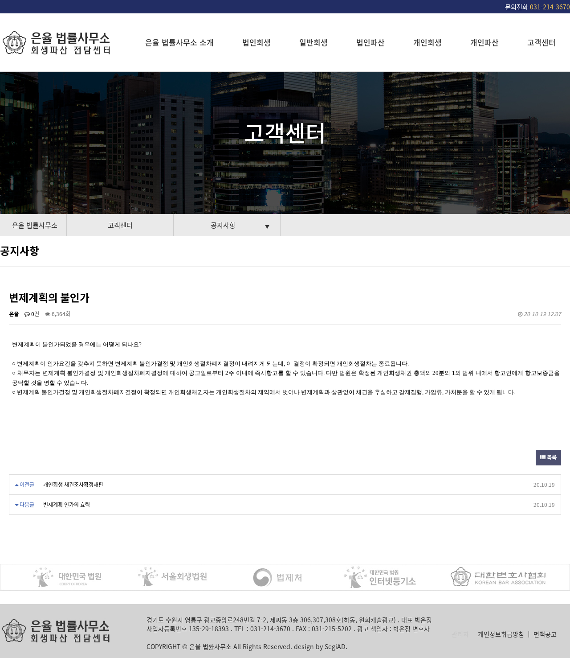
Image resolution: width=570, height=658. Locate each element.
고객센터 (541, 42)
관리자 (460, 634)
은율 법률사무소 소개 (179, 42)
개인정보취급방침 (501, 634)
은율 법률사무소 (34, 225)
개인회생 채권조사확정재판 (73, 485)
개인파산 (484, 42)
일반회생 (313, 42)
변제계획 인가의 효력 (66, 505)
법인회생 (256, 42)
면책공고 (545, 634)
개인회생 (427, 42)
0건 (34, 314)
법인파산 (370, 42)
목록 (551, 457)
